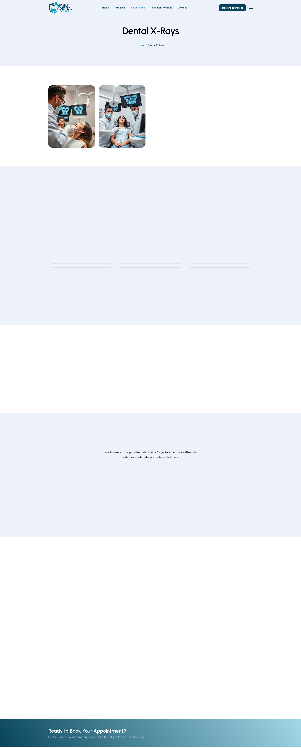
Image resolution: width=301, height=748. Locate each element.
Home (140, 45)
